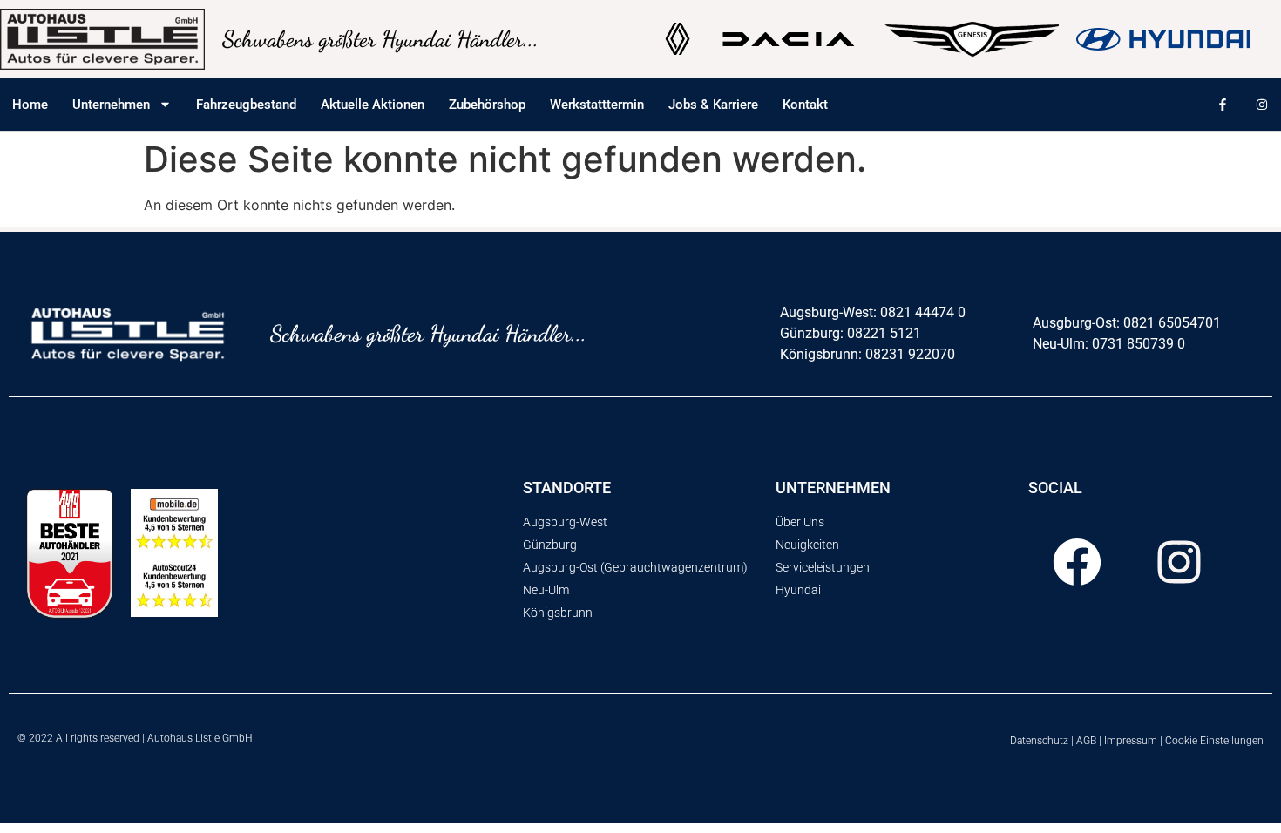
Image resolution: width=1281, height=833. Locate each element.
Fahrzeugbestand (246, 104)
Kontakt (805, 104)
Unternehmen (111, 104)
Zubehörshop (487, 104)
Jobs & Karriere (713, 104)
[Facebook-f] (1222, 104)
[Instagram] (1261, 104)
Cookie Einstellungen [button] (1214, 741)
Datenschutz (1039, 741)
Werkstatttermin (597, 104)
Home (30, 104)
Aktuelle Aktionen (372, 104)
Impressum (1130, 741)
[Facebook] (1077, 562)
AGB (1086, 741)
